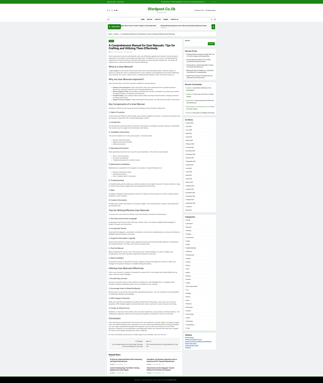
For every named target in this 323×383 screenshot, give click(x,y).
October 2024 (190, 199)
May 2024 (189, 210)
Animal (188, 220)
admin (112, 52)
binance (188, 113)
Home (142, 19)
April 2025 (189, 179)
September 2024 (190, 203)
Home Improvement (191, 286)
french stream (189, 337)
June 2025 (189, 172)
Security (188, 311)
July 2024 (189, 206)
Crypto (188, 241)
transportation (190, 325)
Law (187, 290)
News (187, 300)
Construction (190, 237)
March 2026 (189, 140)
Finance (188, 262)
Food (187, 269)
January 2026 (190, 147)
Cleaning (188, 230)
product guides (159, 58)
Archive (149, 19)
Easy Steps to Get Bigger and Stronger (203, 113)
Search (187, 40)
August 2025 (189, 165)
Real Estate (189, 307)
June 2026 (189, 130)
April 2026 (189, 137)
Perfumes (189, 304)
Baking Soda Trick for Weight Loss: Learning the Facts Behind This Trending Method (181, 2)
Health (188, 283)
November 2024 (190, 196)
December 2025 (190, 151)
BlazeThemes (172, 380)
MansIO (163, 334)
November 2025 (190, 154)
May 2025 (189, 175)
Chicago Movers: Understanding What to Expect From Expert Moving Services (210, 25)
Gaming (165, 19)
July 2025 (189, 168)
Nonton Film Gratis (190, 343)
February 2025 (190, 186)
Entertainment (190, 255)
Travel (188, 328)
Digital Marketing (191, 248)
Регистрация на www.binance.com (196, 106)
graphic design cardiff (191, 345)
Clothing (188, 234)
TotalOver (188, 347)
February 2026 (190, 144)
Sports (188, 318)
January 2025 (190, 189)
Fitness (188, 265)
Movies (188, 297)
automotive (189, 223)
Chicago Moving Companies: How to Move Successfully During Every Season (160, 25)
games (188, 272)
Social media (190, 314)
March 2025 (189, 182)
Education (189, 251)
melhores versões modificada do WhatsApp (198, 341)
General (188, 279)
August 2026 (189, 123)
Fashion (111, 41)
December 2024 (190, 192)
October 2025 (190, 158)
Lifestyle (158, 19)
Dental (188, 244)
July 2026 (189, 126)
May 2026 (189, 133)
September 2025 (190, 161)
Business (188, 227)
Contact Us (174, 19)
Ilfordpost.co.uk (161, 9)
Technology (189, 321)
